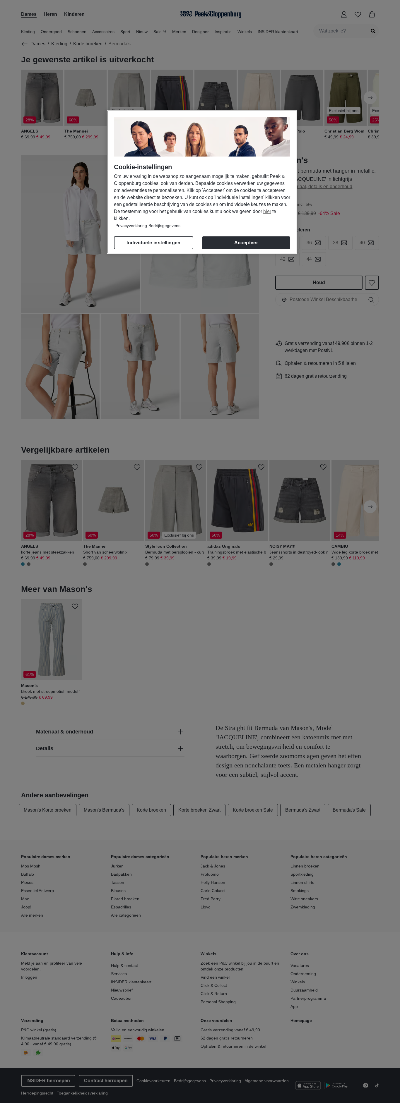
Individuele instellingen (154, 242)
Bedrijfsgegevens (164, 225)
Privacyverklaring (131, 225)
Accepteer (246, 242)
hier (267, 211)
